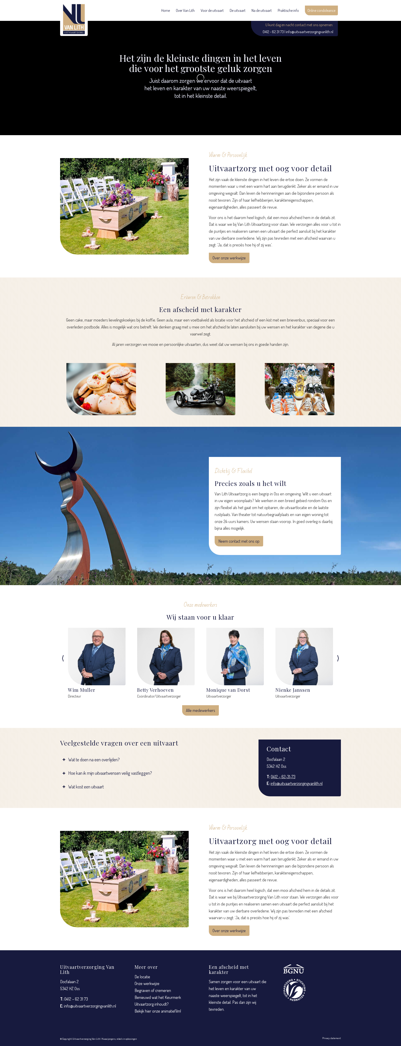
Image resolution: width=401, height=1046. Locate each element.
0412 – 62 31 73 (76, 998)
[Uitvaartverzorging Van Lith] (74, 19)
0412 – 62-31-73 (283, 776)
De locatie (142, 976)
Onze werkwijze (147, 983)
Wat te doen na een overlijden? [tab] (94, 759)
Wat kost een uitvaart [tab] (86, 787)
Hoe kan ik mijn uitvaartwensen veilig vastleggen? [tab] (110, 773)
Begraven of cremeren (153, 990)
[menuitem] (165, 10)
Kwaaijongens (109, 1038)
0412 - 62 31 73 (274, 31)
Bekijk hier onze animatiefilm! (158, 1011)
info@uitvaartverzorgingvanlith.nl (309, 31)
